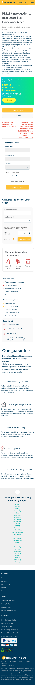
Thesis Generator (6, 626)
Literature (17, 528)
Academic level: (9, 217)
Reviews (4, 591)
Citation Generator (7, 623)
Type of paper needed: (10, 209)
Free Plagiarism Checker (8, 620)
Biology (17, 555)
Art (18, 536)
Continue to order (18, 110)
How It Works (5, 584)
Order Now (22, 2)
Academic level (9, 155)
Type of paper (9, 146)
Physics (17, 549)
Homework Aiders (16, 27)
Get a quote (17, 115)
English (17, 504)
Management (17, 521)
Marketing (17, 551)
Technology (17, 534)
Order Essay (9, 100)
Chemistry (17, 515)
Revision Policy (6, 607)
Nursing (17, 562)
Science (17, 557)
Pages (7, 172)
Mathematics (17, 538)
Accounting (17, 559)
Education (17, 553)
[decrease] (8, 176)
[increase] (17, 176)
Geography (17, 547)
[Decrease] (19, 233)
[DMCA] (7, 650)
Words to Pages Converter (9, 630)
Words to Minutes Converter (10, 633)
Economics (17, 517)
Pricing (3, 587)
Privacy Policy (5, 604)
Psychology (17, 519)
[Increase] (29, 233)
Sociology (17, 525)
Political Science (17, 530)
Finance (17, 545)
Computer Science (17, 532)
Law (17, 513)
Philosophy (17, 511)
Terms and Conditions (8, 600)
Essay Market (6, 27)
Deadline (8, 164)
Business (17, 506)
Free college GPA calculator (9, 636)
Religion (17, 523)
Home (3, 578)
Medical (17, 542)
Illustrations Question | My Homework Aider (9, 125)
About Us (4, 581)
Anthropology (17, 540)
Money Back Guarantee (8, 610)
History (17, 509)
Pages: (6, 232)
